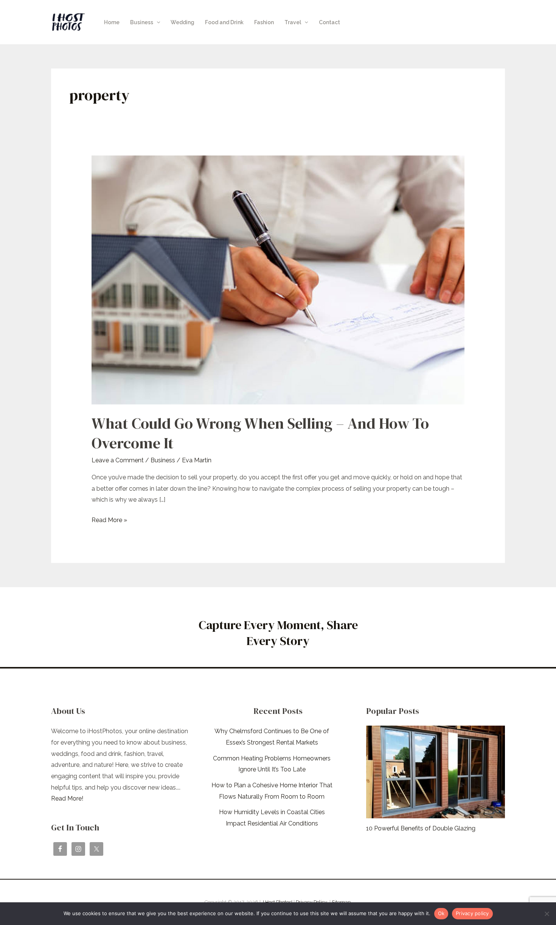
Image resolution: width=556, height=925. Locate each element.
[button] (156, 22)
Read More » (109, 519)
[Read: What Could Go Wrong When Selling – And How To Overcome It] (278, 279)
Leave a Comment (118, 460)
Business (141, 22)
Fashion (264, 22)
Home (112, 22)
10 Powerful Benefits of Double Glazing (420, 828)
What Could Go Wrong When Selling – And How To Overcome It (260, 433)
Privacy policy (472, 913)
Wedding (182, 22)
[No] (546, 913)
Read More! (67, 798)
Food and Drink (224, 22)
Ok (441, 913)
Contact (329, 22)
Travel (292, 22)
